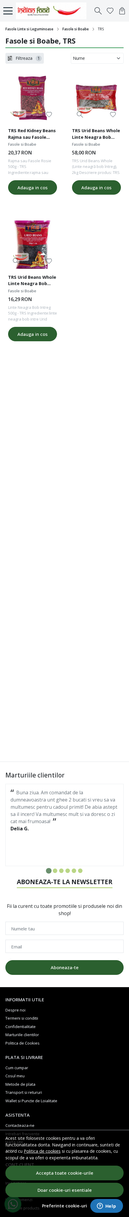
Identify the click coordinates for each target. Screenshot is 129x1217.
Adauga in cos (32, 187)
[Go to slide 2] (55, 871)
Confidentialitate (20, 1026)
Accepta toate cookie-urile (64, 1173)
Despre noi (15, 1010)
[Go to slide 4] (67, 871)
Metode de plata (20, 1084)
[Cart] (122, 11)
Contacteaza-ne (19, 1125)
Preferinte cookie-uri (64, 1206)
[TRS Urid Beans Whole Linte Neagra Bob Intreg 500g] (32, 244)
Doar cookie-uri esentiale (65, 1190)
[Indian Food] (53, 11)
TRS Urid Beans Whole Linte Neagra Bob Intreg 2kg (96, 134)
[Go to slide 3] (61, 871)
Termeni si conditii (21, 1018)
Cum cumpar (16, 1067)
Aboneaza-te (65, 967)
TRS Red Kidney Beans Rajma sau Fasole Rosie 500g (32, 134)
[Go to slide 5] (74, 871)
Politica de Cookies (22, 1043)
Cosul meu (15, 1076)
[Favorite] (110, 11)
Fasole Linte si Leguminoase (29, 29)
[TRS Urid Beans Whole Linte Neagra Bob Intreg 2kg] (96, 97)
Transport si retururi (23, 1092)
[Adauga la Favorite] (49, 114)
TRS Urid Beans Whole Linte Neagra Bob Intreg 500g (32, 281)
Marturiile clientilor (22, 1034)
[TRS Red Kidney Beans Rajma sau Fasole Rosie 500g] (32, 97)
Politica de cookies (42, 1151)
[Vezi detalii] (16, 114)
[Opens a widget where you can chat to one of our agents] (106, 1206)
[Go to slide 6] (80, 871)
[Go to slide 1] (49, 871)
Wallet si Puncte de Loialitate (31, 1100)
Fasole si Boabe (75, 29)
